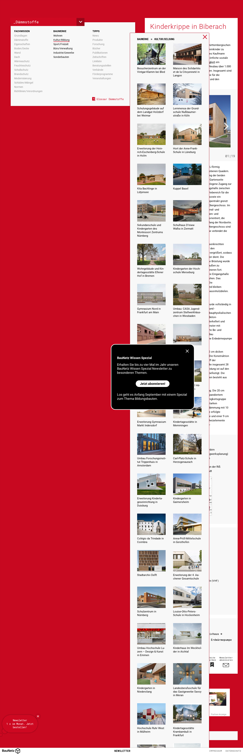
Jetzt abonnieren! (152, 384)
